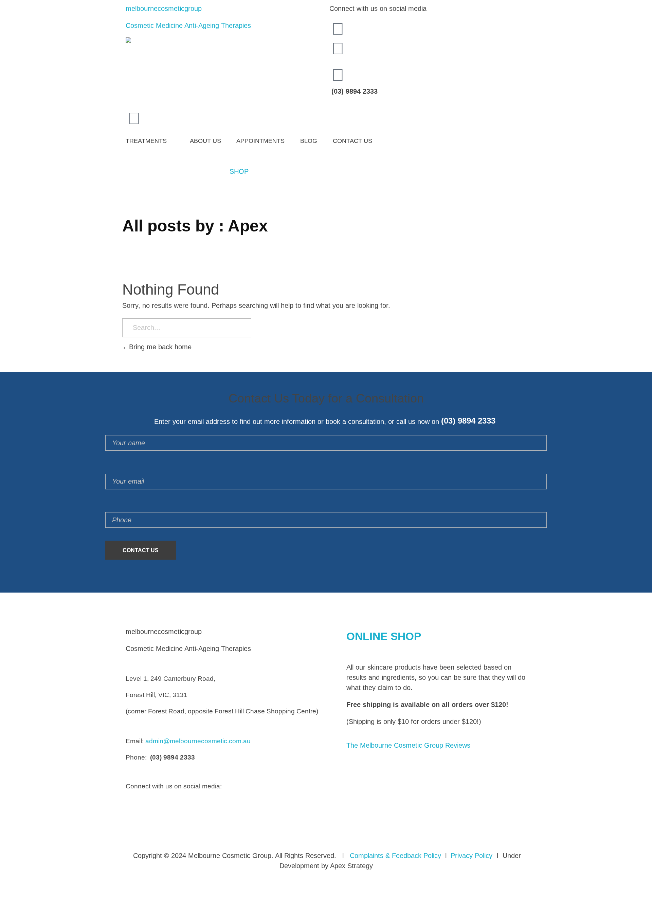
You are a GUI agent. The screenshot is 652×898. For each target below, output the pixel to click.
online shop (383, 636)
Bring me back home (160, 347)
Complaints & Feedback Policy (395, 855)
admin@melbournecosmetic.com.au (198, 741)
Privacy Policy (471, 855)
